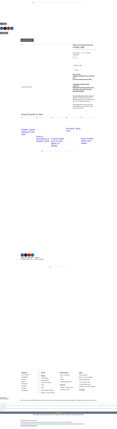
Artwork (24, 373)
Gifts (80, 373)
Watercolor (24, 383)
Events (62, 385)
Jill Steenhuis (44, 378)
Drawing (23, 379)
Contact (37, 257)
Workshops (64, 373)
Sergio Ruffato (45, 380)
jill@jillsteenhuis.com (85, 101)
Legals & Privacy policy (27, 257)
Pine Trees (24, 87)
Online (62, 379)
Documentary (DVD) (84, 379)
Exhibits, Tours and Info (66, 387)
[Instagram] (5, 28)
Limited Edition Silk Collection (87, 386)
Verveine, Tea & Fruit (73, 129)
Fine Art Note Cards (84, 382)
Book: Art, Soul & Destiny (48, 392)
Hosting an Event (64, 389)
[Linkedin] (12, 28)
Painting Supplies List (66, 381)
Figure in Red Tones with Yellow (87, 140)
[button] (0, 263)
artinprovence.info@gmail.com (29, 425)
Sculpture (24, 386)
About (43, 376)
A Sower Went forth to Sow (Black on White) (57, 142)
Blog (42, 387)
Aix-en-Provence (64, 375)
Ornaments (24, 390)
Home (43, 373)
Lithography (24, 377)
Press (42, 384)
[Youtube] (8, 28)
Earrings (23, 388)
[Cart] (1, 35)
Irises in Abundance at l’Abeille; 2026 (42, 138)
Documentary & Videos (47, 390)
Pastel (23, 381)
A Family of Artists (46, 382)
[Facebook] (1, 28)
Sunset (30, 87)
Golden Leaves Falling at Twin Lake (28, 132)
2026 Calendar (83, 375)
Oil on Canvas (25, 374)
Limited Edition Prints (85, 384)
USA (61, 377)
